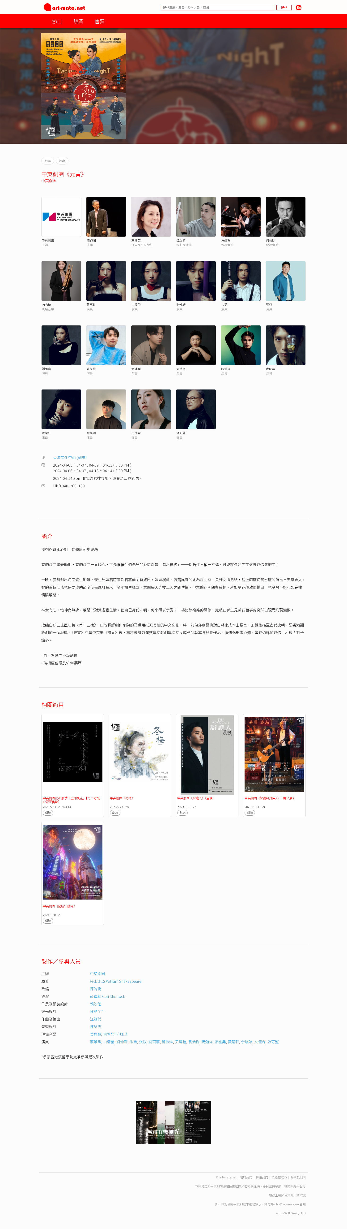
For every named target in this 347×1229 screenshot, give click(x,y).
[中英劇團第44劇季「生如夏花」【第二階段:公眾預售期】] (72, 755)
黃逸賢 (225, 240)
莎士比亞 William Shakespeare (115, 981)
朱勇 (224, 304)
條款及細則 (298, 1177)
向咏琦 (46, 304)
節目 (57, 21)
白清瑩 (136, 304)
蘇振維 (91, 369)
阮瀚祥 (225, 369)
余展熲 (91, 433)
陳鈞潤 (91, 240)
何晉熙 (270, 240)
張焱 (269, 304)
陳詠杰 (95, 1026)
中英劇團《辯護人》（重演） (196, 798)
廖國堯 (270, 369)
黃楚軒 (46, 433)
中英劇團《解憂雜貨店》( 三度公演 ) (269, 798)
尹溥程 (136, 369)
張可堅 (181, 433)
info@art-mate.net (287, 1204)
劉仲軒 (181, 304)
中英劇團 (48, 180)
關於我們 (246, 1177)
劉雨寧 (46, 369)
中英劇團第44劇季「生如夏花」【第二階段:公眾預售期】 (71, 800)
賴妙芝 (136, 240)
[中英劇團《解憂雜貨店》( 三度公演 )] (274, 755)
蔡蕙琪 (91, 304)
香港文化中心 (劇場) (70, 457)
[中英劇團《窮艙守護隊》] (72, 863)
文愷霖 (136, 433)
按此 (303, 1195)
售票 (100, 21)
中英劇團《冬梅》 (122, 798)
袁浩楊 (181, 369)
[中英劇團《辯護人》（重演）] (207, 755)
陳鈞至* (96, 1011)
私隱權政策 (279, 1177)
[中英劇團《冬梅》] (140, 755)
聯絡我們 (262, 1177)
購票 (78, 21)
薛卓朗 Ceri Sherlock (107, 996)
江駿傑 (181, 240)
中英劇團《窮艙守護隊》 (59, 906)
